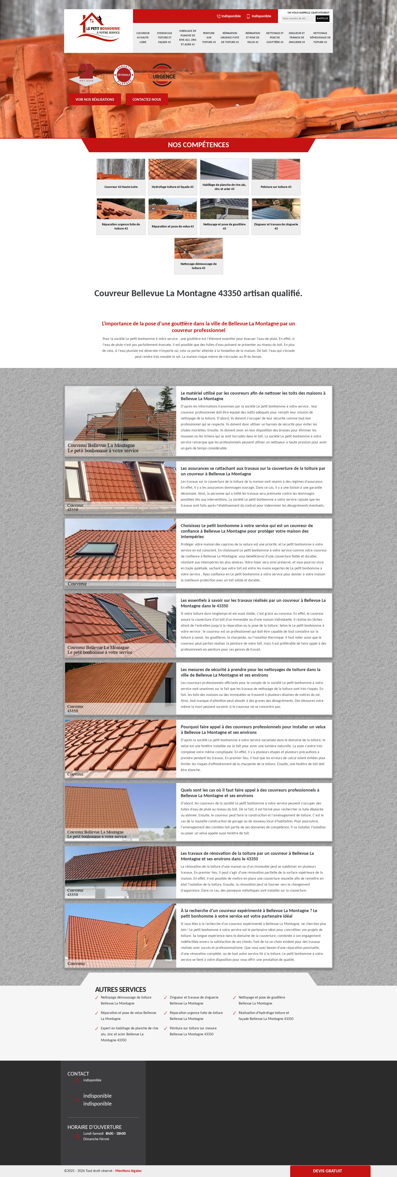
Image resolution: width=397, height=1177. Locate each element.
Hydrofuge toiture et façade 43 (164, 38)
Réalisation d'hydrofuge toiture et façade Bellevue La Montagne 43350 (266, 1016)
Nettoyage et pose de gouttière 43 (275, 38)
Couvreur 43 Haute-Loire (143, 38)
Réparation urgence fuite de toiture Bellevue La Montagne (196, 1016)
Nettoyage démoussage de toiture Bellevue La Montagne (126, 1000)
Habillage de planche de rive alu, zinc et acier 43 (187, 38)
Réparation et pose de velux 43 (253, 38)
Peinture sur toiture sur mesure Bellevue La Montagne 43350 (193, 1031)
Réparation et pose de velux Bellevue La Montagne (128, 1016)
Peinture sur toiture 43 (209, 38)
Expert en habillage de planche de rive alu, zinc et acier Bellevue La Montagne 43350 (129, 1034)
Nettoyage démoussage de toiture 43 (320, 38)
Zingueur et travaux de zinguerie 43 (297, 38)
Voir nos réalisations (95, 100)
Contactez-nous (147, 100)
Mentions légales (128, 1171)
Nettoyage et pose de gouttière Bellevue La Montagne (262, 1000)
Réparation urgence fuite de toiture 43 (230, 38)
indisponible (231, 16)
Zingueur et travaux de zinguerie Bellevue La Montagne (194, 1000)
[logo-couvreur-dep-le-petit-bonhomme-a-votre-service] (98, 26)
